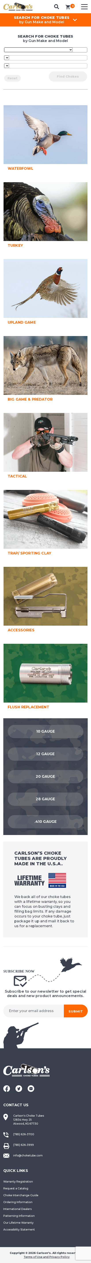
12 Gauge (45, 754)
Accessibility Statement (19, 1229)
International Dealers (17, 1209)
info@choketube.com (28, 1155)
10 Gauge (45, 731)
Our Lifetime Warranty (18, 1222)
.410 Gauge (45, 822)
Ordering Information (17, 1202)
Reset (13, 78)
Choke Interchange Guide (20, 1195)
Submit (75, 1011)
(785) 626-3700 (23, 1134)
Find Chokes (68, 76)
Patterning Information (19, 1215)
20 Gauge (45, 776)
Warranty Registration (18, 1181)
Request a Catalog (15, 1188)
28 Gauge (45, 799)
